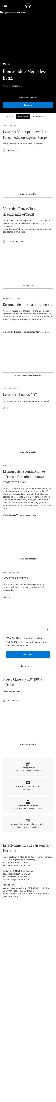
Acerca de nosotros (28, 97)
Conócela (28, 285)
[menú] (5, 5)
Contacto (28, 105)
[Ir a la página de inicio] (28, 6)
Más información (28, 194)
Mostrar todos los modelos (27, 375)
